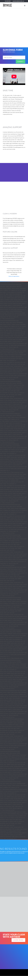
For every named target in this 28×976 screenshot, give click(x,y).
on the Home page (19, 51)
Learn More (14, 199)
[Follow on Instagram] (4, 959)
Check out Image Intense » (14, 276)
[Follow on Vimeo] (4, 964)
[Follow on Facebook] (4, 948)
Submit (20, 61)
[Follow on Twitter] (4, 954)
